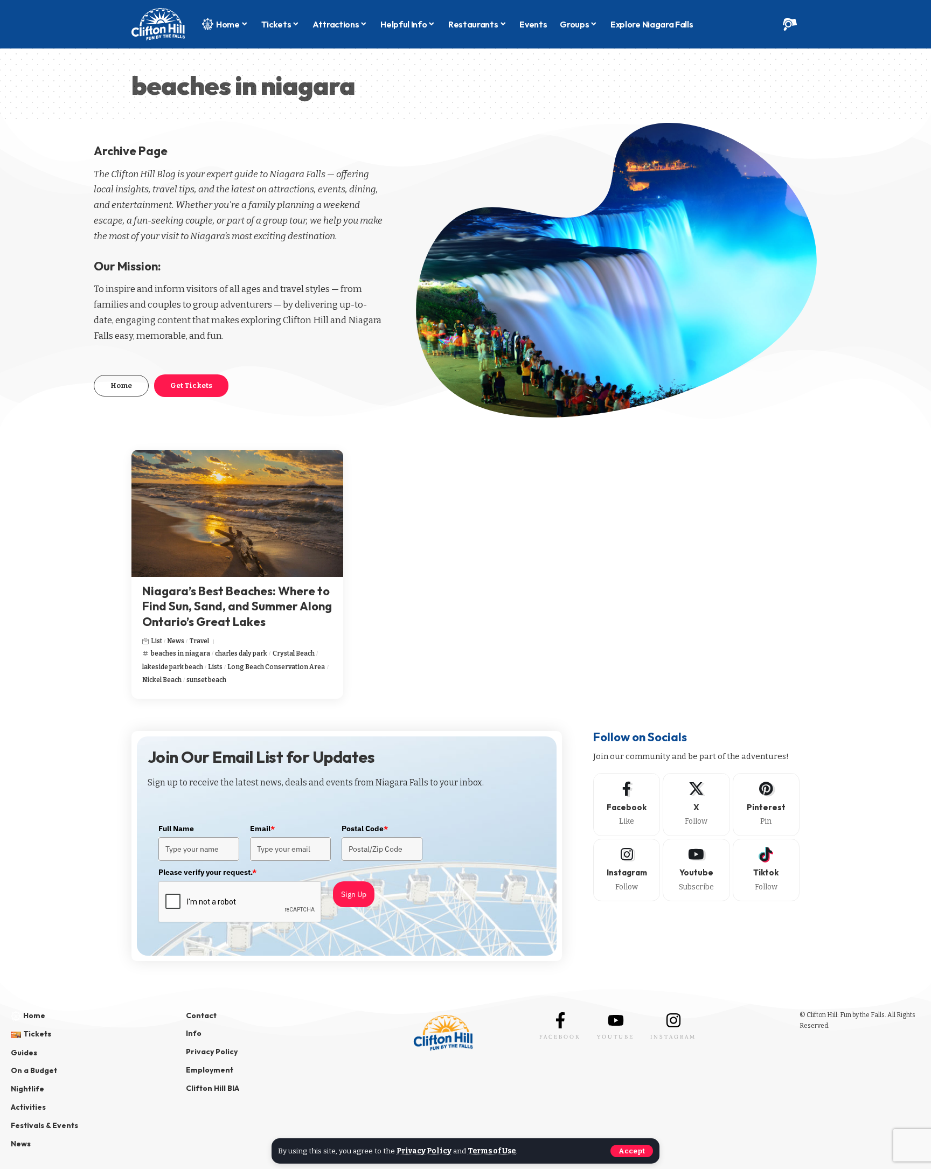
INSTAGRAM (673, 1036)
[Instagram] (626, 870)
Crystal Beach (294, 653)
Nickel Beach (162, 680)
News (175, 641)
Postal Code (365, 828)
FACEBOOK (560, 1036)
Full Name (176, 828)
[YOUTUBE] (616, 1020)
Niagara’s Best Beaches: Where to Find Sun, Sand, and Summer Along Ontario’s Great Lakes (237, 606)
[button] (631, 1151)
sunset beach (206, 680)
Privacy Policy (424, 1151)
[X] (696, 804)
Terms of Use (492, 1151)
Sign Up (353, 894)
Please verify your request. (207, 872)
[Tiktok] (766, 870)
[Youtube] (696, 870)
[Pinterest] (766, 804)
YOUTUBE (615, 1036)
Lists (215, 667)
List (156, 641)
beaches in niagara (180, 653)
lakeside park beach (172, 667)
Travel (199, 641)
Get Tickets (191, 385)
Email (262, 828)
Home (121, 385)
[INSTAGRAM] (673, 1020)
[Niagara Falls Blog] (158, 24)
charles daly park (241, 653)
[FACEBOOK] (560, 1020)
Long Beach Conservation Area (276, 667)
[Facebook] (626, 804)
